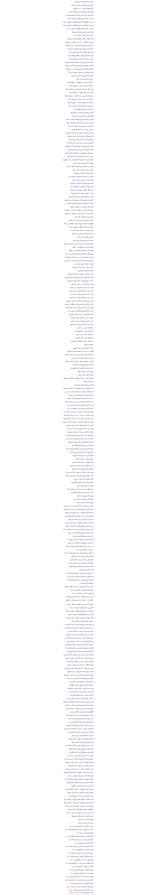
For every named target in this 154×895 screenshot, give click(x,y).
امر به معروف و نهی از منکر (85, 892)
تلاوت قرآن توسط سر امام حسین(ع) (82, 5)
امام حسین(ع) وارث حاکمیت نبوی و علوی (81, 739)
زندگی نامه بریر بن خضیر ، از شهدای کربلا (81, 99)
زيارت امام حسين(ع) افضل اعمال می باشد (80, 533)
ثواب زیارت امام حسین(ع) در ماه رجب (81, 294)
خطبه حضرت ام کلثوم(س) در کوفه (82, 247)
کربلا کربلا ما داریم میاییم (85, 843)
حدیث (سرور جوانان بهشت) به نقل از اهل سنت (79, 745)
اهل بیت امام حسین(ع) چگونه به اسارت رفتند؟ (79, 119)
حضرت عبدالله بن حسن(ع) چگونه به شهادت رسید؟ (78, 25)
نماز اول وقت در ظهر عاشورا (84, 459)
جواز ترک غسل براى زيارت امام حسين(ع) (80, 519)
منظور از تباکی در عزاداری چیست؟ (82, 593)
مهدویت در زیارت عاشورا (85, 819)
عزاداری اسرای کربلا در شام (84, 79)
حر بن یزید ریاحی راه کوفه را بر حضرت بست (80, 812)
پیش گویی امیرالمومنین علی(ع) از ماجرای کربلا (79, 153)
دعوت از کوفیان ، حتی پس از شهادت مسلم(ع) (79, 42)
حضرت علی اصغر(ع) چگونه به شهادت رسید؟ (80, 28)
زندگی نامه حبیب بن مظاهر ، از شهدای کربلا (80, 82)
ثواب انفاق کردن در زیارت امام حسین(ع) (81, 314)
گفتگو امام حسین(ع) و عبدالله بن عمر (82, 712)
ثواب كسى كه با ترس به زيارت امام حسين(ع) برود (78, 418)
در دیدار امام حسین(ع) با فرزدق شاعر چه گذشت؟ (78, 628)
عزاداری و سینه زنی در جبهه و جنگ (82, 839)
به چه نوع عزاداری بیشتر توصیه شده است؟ (80, 718)
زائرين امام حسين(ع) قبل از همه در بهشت (80, 395)
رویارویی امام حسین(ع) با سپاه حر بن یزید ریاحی (78, 759)
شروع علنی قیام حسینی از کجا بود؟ (82, 233)
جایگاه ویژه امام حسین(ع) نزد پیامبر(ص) (81, 139)
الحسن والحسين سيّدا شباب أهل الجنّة (81, 112)
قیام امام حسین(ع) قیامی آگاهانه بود (82, 445)
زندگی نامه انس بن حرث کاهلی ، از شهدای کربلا (79, 96)
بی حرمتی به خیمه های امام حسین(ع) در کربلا (79, 546)
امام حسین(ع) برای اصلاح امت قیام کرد (81, 183)
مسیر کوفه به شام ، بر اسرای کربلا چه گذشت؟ (79, 638)
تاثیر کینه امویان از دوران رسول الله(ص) (81, 796)
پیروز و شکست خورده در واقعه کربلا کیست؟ (79, 661)
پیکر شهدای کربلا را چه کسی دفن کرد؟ (81, 452)
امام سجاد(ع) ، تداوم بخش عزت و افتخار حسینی (78, 354)
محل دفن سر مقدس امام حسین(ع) (82, 32)
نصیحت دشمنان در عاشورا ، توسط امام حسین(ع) (78, 772)
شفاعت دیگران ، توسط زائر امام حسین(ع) (80, 432)
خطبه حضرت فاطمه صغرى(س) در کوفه (81, 250)
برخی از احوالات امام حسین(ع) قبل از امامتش (79, 725)
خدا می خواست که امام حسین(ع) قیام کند (80, 59)
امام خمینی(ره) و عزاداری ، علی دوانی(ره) (80, 880)
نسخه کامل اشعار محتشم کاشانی (82, 890)
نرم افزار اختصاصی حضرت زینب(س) (81, 886)
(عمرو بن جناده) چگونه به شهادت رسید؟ (81, 607)
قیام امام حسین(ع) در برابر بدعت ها (82, 116)
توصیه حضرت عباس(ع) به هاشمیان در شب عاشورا (78, 159)
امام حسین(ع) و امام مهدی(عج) (84, 385)
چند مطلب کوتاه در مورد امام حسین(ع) (81, 190)
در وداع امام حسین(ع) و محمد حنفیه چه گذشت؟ (79, 624)
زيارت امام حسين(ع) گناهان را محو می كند (80, 311)
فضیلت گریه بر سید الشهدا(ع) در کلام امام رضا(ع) (78, 378)
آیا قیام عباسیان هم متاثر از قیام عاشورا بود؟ (80, 651)
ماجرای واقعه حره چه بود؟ (85, 237)
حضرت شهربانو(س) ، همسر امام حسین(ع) (80, 280)
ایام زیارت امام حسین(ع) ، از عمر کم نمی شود (79, 522)
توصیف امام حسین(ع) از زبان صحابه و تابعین (80, 792)
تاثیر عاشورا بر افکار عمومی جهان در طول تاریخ (78, 799)
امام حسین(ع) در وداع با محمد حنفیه (82, 742)
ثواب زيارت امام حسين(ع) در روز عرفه (81, 287)
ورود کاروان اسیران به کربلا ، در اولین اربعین (80, 641)
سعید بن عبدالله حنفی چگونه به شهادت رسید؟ (79, 166)
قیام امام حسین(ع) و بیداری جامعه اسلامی (80, 749)
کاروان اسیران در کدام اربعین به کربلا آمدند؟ (80, 143)
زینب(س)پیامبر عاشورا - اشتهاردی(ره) (81, 856)
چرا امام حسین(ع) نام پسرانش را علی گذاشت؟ (79, 45)
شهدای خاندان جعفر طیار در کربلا (83, 163)
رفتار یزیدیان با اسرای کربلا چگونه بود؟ (81, 368)
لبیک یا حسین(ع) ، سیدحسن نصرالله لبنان (80, 829)
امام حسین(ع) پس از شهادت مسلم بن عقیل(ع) (79, 146)
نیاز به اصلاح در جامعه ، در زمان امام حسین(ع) (79, 769)
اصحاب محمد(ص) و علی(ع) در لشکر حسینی (79, 698)
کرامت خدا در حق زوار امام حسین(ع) (82, 317)
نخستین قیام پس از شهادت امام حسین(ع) (80, 765)
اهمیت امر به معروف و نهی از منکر (82, 180)
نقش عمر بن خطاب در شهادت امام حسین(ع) (79, 472)
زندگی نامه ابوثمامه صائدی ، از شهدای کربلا (80, 102)
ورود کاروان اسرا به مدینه (85, 375)
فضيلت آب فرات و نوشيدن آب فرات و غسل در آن (78, 412)
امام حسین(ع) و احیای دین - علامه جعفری (80, 846)
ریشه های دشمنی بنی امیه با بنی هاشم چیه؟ (80, 489)
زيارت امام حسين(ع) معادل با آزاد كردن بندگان (79, 526)
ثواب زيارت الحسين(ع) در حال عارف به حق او (79, 425)
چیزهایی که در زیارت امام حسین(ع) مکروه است (78, 516)
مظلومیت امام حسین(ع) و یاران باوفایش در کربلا (78, 223)
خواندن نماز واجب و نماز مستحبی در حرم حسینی (78, 506)
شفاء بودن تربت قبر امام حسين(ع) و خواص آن (79, 435)
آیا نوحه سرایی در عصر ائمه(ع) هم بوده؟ (81, 695)
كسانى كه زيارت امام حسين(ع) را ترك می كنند (79, 438)
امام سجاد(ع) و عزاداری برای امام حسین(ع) (80, 136)
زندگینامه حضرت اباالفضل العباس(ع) (82, 341)
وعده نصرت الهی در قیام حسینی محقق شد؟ (80, 688)
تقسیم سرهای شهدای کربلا (85, 486)
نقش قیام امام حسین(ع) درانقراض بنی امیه (80, 776)
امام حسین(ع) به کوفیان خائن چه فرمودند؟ (80, 539)
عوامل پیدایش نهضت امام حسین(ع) (82, 469)
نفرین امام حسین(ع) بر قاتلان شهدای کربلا (80, 55)
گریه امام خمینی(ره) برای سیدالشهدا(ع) (81, 836)
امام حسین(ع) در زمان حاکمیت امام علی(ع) (80, 782)
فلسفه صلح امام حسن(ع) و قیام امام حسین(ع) (79, 65)
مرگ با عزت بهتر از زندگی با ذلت (83, 35)
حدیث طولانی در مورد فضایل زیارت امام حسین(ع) (78, 388)
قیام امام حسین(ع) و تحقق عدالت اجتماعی (80, 563)
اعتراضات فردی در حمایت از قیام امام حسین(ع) (79, 728)
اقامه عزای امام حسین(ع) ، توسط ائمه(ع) (81, 566)
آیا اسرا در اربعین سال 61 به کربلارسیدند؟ (81, 691)
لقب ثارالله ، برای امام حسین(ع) (83, 173)
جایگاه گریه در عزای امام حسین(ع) (83, 455)
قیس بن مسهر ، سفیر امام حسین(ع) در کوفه (79, 123)
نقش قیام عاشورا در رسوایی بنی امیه (82, 590)
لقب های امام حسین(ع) (86, 570)
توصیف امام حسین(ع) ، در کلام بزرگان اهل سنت (78, 789)
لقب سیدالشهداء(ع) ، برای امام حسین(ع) (81, 196)
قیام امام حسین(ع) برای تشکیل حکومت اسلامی (79, 62)
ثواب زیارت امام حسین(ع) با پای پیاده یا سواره (79, 301)
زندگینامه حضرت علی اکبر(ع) (84, 338)
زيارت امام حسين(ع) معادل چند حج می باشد (80, 405)
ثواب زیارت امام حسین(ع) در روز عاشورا (81, 291)
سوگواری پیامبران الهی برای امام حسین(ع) (80, 809)
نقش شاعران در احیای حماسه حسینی (82, 230)
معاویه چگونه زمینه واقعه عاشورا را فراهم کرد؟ (79, 779)
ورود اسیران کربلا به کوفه (85, 371)
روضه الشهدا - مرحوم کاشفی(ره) (82, 870)
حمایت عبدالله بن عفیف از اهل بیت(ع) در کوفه (79, 361)
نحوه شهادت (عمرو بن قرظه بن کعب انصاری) (79, 618)
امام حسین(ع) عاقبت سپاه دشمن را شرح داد (79, 678)
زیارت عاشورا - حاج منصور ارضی (83, 826)
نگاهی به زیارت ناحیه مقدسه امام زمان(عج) (80, 351)
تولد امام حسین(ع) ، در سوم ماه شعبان (81, 207)
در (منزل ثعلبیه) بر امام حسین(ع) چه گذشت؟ (79, 573)
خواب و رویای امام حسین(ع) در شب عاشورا (80, 671)
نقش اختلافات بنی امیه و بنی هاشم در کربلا (80, 665)
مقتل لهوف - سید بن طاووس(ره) (83, 860)
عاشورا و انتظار (88, 344)
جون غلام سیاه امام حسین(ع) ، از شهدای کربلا (79, 89)
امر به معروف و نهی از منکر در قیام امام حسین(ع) (78, 702)
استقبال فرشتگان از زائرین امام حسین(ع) (80, 442)
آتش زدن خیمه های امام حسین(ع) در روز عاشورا (78, 200)
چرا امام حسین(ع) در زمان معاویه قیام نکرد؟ (80, 580)
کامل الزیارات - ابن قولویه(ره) (84, 849)
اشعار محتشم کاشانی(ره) (85, 270)
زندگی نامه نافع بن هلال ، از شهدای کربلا (81, 92)
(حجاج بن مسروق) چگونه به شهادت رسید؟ (80, 614)
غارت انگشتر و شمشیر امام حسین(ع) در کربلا (79, 475)
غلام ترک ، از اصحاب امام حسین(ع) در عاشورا (79, 600)
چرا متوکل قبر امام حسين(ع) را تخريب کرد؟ (80, 576)
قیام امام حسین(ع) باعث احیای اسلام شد (81, 752)
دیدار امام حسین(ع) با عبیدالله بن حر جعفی (80, 543)
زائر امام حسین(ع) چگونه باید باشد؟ (82, 536)
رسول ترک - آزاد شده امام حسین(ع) (82, 853)
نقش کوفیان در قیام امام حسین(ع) (82, 462)
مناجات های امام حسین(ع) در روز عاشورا (81, 220)
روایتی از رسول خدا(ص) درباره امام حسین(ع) (79, 133)
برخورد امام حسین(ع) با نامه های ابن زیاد (81, 722)
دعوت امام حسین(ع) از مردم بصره (83, 240)
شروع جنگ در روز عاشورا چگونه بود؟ (82, 482)
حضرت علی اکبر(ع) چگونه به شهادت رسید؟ (80, 18)
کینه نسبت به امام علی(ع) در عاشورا (82, 786)
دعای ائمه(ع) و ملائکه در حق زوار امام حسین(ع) (79, 512)
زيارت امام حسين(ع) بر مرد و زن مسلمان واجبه (79, 401)
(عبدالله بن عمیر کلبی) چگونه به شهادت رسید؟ (79, 611)
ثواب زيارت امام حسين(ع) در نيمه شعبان (81, 297)
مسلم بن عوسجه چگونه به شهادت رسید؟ (81, 227)
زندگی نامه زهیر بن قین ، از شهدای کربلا (81, 86)
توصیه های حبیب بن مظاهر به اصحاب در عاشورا (79, 210)
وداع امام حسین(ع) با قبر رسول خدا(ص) (81, 12)
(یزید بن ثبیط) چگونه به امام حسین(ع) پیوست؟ (79, 596)
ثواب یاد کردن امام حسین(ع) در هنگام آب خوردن (78, 304)
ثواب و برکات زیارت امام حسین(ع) (83, 267)
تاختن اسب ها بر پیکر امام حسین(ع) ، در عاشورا (79, 213)
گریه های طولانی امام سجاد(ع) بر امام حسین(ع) (79, 277)
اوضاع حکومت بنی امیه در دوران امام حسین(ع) (79, 762)
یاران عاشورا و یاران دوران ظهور (83, 348)
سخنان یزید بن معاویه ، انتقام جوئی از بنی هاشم (79, 806)
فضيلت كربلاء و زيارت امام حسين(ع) (82, 556)
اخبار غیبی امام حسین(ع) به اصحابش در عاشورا (79, 705)
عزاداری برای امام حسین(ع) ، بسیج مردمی (80, 732)
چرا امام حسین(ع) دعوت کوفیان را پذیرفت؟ (80, 49)
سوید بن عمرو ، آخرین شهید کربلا (83, 170)
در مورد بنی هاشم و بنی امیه (84, 549)
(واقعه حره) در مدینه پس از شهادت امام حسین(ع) (78, 655)
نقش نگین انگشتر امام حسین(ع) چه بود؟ (81, 52)
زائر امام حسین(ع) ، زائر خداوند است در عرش (79, 391)
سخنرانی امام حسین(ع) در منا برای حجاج (81, 106)
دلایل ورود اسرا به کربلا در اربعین (83, 479)
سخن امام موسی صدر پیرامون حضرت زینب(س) (78, 260)
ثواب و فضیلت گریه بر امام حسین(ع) (82, 284)
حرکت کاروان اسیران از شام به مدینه (82, 358)
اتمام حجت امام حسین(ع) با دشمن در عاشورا (79, 634)
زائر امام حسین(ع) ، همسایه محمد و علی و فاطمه (78, 509)
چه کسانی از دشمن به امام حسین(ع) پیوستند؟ (79, 15)
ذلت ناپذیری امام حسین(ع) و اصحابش (82, 492)
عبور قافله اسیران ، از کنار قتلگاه (83, 8)
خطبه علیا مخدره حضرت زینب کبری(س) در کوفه (78, 244)
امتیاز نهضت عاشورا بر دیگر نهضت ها (82, 186)
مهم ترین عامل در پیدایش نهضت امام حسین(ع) (79, 668)
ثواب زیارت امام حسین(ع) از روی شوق (81, 324)
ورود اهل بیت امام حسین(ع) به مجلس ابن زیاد (79, 254)
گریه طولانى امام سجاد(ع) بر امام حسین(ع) (80, 38)
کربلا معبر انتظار (88, 381)
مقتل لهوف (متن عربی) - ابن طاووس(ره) (80, 863)
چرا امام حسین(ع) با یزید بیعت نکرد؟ (82, 75)
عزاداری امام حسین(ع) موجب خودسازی (81, 681)
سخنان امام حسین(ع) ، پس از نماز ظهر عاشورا (79, 586)
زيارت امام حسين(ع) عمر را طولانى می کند (80, 408)
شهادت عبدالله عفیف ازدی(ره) (84, 264)
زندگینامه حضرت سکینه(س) (84, 334)
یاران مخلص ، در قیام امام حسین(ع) (82, 816)
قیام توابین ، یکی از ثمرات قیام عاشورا (81, 559)
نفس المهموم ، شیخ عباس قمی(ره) (82, 883)
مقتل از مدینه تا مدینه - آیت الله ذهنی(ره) (80, 876)
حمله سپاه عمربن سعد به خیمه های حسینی (80, 631)
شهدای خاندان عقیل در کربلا (85, 502)
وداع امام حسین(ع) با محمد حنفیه (83, 499)
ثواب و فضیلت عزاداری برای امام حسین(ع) (80, 274)
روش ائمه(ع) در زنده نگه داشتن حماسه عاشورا (79, 658)
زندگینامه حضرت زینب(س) (85, 328)
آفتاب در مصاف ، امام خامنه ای (84, 866)
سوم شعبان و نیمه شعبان (85, 823)
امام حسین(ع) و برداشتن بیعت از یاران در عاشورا (78, 675)
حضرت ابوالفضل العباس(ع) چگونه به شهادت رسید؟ (78, 22)
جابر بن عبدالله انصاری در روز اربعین (82, 735)
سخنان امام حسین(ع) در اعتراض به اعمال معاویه (78, 802)
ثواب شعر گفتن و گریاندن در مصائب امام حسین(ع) (78, 422)
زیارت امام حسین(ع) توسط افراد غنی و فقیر (80, 398)
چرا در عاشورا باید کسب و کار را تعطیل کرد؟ (79, 715)
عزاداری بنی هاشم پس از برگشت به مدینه (80, 126)
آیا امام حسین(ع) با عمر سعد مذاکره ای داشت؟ (79, 648)
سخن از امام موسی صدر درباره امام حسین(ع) (79, 257)
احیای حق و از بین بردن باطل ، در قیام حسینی (79, 708)
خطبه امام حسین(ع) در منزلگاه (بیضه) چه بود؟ (79, 449)
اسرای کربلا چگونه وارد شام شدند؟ (83, 365)
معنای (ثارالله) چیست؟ (86, 583)
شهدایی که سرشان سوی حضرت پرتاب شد (80, 755)
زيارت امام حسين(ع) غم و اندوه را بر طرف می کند (78, 529)
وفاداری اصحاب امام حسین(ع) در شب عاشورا (79, 69)
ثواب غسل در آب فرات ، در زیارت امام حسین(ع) (78, 415)
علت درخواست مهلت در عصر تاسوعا (82, 193)
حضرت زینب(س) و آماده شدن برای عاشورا (80, 156)
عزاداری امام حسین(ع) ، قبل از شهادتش (81, 685)
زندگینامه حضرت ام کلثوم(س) (84, 331)
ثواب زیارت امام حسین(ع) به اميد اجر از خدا (80, 428)
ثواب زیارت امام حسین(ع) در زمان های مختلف (79, 307)
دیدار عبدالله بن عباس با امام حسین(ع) (81, 465)
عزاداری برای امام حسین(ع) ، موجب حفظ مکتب (79, 644)
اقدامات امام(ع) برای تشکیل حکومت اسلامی (80, 203)
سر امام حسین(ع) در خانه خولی (83, 217)
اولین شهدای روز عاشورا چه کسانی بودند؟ (80, 72)
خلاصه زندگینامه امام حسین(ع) (84, 2)
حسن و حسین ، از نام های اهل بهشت (82, 129)
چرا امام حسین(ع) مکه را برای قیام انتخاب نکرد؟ (78, 553)
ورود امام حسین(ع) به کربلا (85, 496)
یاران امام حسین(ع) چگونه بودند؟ (83, 109)
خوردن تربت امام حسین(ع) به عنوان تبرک (80, 176)
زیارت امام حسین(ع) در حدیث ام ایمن (82, 321)
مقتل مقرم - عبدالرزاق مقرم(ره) (83, 873)
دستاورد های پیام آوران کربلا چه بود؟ (82, 621)
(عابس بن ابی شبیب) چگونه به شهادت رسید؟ (79, 604)
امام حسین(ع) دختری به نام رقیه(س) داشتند (80, 149)
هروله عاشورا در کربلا (86, 833)
